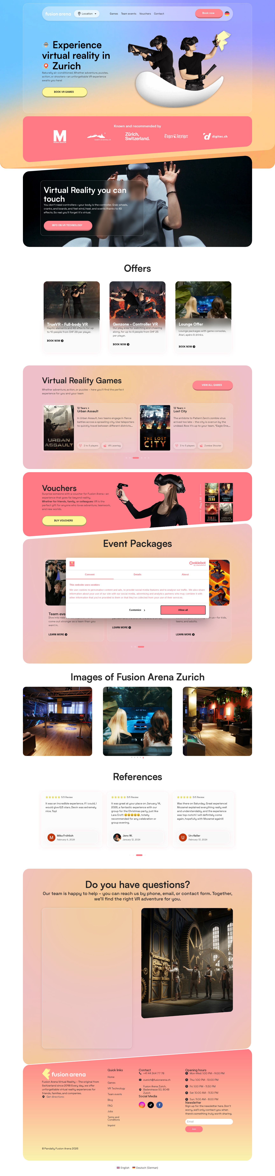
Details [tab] (137, 574)
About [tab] (185, 574)
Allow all (183, 610)
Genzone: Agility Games (191, 411)
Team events (128, 13)
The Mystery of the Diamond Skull (102, 411)
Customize (135, 610)
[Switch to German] (227, 13)
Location (87, 13)
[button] (126, 458)
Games (114, 13)
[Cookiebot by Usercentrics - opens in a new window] (192, 563)
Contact (159, 13)
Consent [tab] (90, 574)
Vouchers (145, 13)
